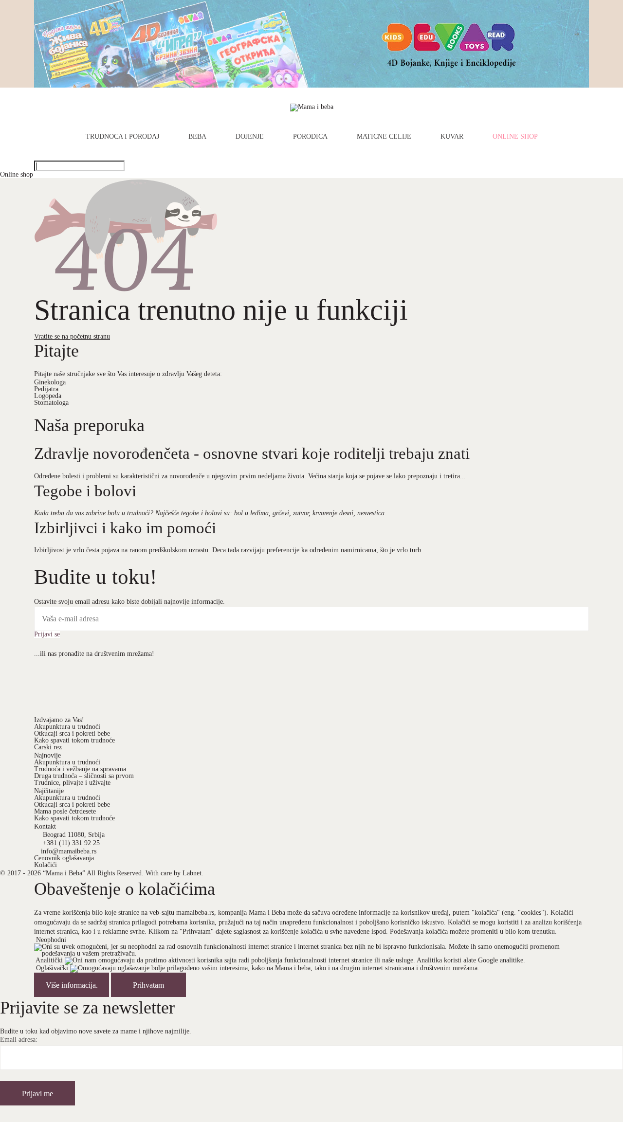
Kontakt (45, 826)
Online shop (515, 136)
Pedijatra (46, 389)
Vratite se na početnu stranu (72, 336)
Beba (197, 136)
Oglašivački (52, 968)
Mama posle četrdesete (65, 811)
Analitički (49, 960)
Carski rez (48, 747)
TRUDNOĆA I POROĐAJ (122, 136)
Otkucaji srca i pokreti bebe (72, 733)
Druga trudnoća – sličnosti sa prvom (84, 775)
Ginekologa (50, 382)
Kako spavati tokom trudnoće (74, 740)
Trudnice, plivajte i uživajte (72, 782)
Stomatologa (51, 402)
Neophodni (51, 939)
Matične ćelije (384, 136)
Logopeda (47, 395)
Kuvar (451, 136)
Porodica (310, 136)
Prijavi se (47, 634)
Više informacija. (72, 985)
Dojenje (250, 136)
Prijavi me (37, 1093)
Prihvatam (148, 985)
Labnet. (193, 873)
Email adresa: (18, 1039)
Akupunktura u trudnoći (67, 726)
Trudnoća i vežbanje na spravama (80, 769)
